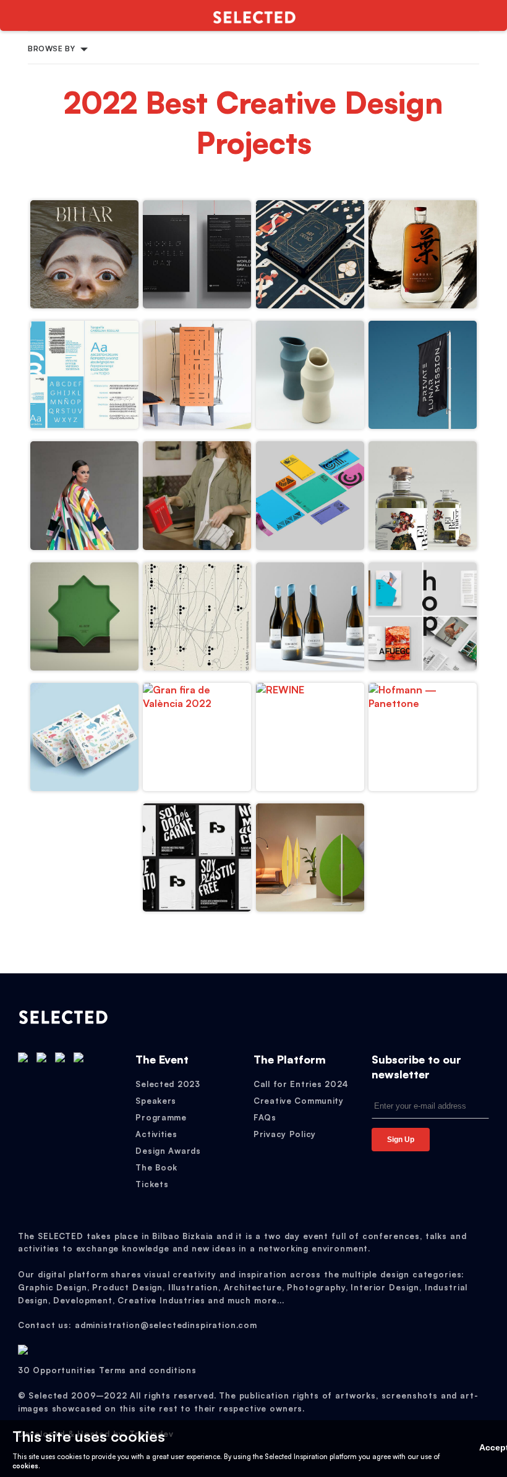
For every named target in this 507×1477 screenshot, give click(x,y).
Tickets (151, 1184)
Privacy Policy (285, 1134)
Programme (160, 1117)
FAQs (265, 1117)
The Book (156, 1167)
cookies (25, 1466)
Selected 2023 (167, 1084)
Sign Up (400, 1139)
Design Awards (167, 1151)
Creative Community (299, 1101)
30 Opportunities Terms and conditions (107, 1370)
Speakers (155, 1101)
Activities (156, 1134)
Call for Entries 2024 (301, 1084)
